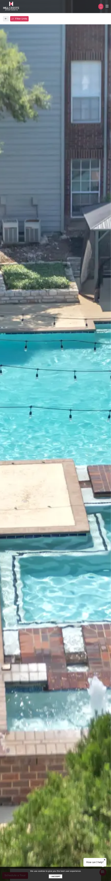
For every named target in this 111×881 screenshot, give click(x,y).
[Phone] (100, 6)
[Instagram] (14, 291)
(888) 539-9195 (17, 285)
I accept (55, 876)
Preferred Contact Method (73, 284)
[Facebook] (10, 291)
